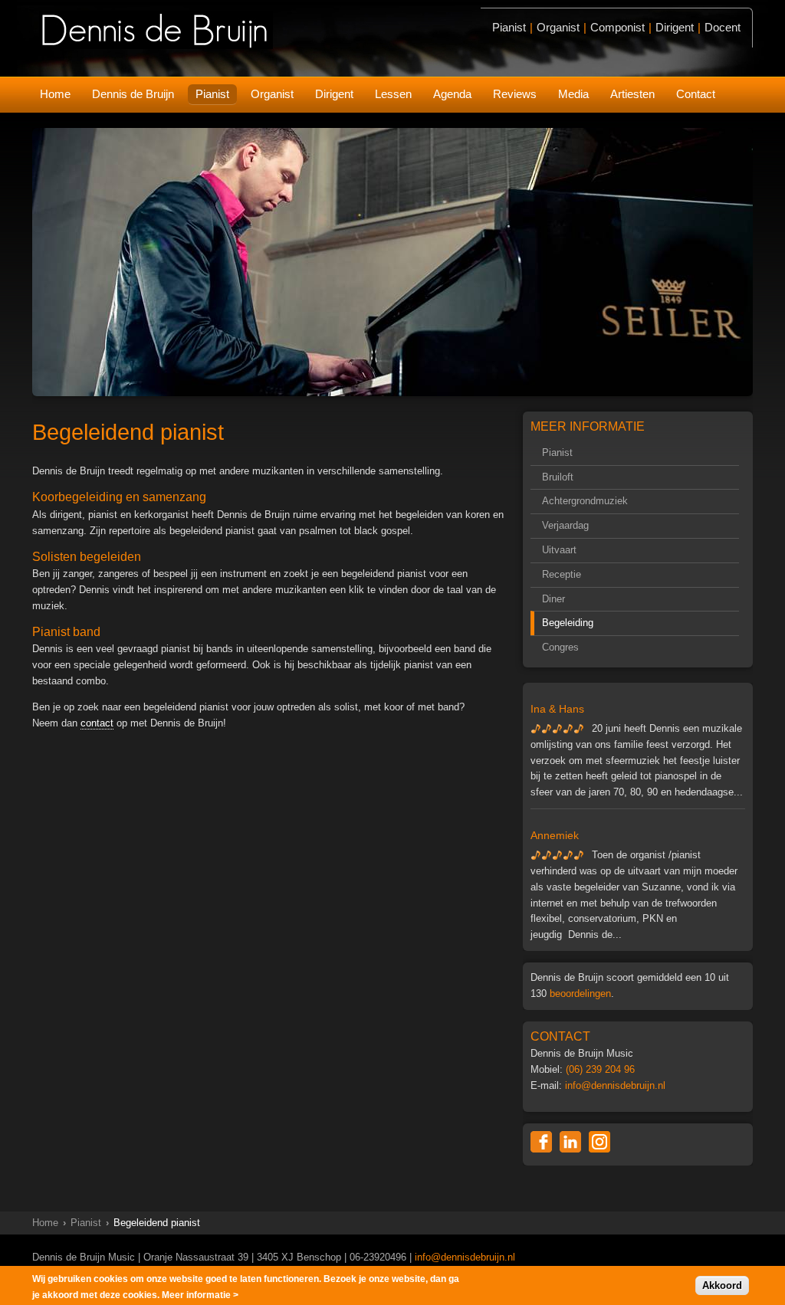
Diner (553, 599)
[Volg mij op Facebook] (541, 1142)
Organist (272, 93)
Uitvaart (559, 550)
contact (96, 723)
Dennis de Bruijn (133, 93)
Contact (695, 93)
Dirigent (334, 93)
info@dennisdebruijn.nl (615, 1085)
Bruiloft (557, 477)
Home (55, 93)
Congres (560, 647)
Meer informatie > (200, 1295)
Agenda (452, 93)
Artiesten (632, 93)
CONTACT (560, 1036)
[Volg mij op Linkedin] (570, 1142)
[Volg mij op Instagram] (599, 1142)
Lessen (393, 93)
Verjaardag (565, 525)
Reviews (515, 93)
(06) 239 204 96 (600, 1069)
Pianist (212, 93)
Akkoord (722, 1285)
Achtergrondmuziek (585, 501)
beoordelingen (580, 993)
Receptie (561, 574)
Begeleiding (567, 622)
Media (573, 93)
